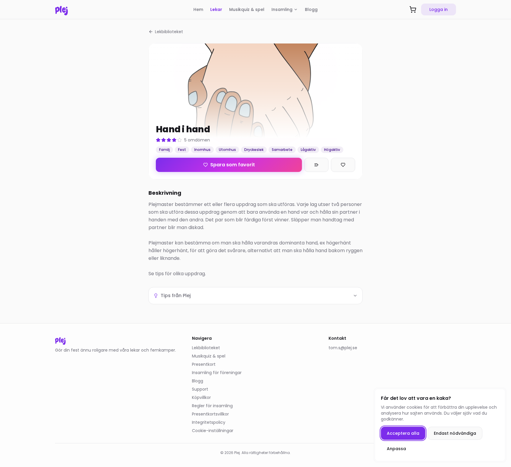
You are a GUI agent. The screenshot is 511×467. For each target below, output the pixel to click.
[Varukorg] (413, 9)
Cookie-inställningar (212, 431)
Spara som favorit (232, 164)
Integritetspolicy (208, 422)
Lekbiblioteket (169, 32)
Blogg (311, 9)
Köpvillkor (201, 397)
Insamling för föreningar (217, 373)
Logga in (438, 9)
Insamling (281, 9)
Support (200, 389)
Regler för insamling (212, 406)
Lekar (216, 9)
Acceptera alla (403, 433)
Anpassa (396, 449)
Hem (198, 9)
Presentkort (204, 364)
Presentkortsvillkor (210, 414)
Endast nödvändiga (455, 433)
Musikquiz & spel (246, 9)
